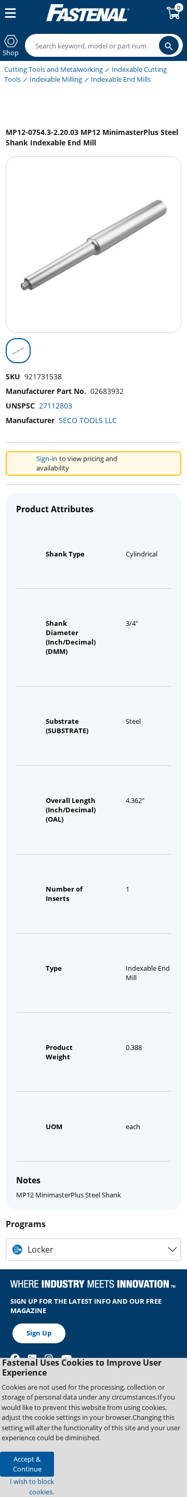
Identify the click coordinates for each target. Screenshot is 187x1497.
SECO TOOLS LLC (88, 420)
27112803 (55, 406)
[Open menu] (8, 13)
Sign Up (38, 1333)
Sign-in (46, 458)
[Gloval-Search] (169, 45)
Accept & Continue (27, 1464)
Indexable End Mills (121, 79)
